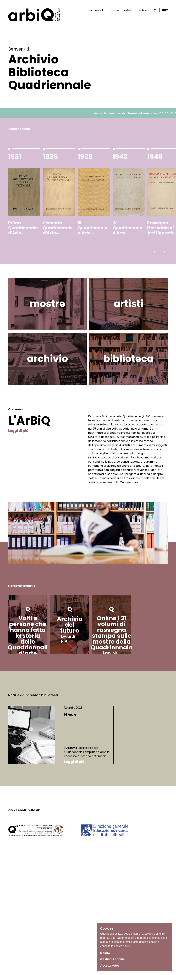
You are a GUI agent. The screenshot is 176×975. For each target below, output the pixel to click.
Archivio (143, 10)
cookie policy (122, 946)
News (70, 715)
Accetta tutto (109, 965)
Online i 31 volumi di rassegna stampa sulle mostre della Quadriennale (111, 632)
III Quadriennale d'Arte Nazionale (92, 228)
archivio (47, 358)
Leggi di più (18, 431)
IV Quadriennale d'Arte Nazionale (127, 228)
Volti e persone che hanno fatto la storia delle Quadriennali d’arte (28, 635)
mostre (47, 303)
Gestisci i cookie (112, 959)
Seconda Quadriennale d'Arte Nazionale (58, 228)
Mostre (114, 10)
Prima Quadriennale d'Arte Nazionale (23, 228)
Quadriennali (95, 10)
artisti (128, 303)
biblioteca (128, 358)
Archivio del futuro (69, 624)
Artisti (128, 10)
